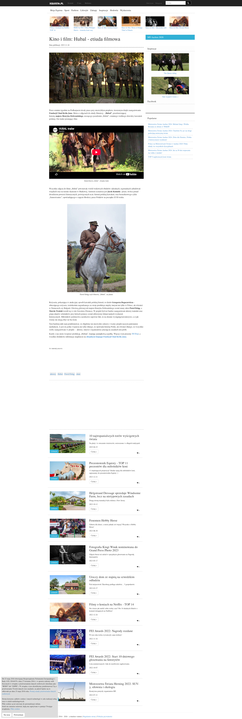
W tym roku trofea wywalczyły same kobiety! (105, 635)
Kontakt (70, 3)
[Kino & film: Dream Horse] (179, 21)
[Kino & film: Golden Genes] (107, 21)
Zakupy (93, 10)
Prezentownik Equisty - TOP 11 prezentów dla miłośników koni (108, 464)
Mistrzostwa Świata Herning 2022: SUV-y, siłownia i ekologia (114, 685)
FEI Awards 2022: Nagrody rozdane (111, 631)
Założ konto (150, 3)
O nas (79, 3)
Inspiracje (103, 10)
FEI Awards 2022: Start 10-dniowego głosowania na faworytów (111, 658)
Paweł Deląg (69, 374)
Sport (66, 10)
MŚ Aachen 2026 (155, 37)
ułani (78, 374)
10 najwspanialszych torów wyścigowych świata (114, 437)
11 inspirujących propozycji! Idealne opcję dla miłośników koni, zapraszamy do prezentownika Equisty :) (112, 471)
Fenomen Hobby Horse (103, 520)
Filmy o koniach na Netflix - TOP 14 (111, 604)
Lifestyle (84, 10)
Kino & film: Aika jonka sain (156, 27)
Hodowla (114, 10)
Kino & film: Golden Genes (107, 27)
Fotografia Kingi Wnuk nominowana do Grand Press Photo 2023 (113, 548)
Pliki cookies (15, 709)
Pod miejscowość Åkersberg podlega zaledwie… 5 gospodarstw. (112, 584)
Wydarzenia (125, 10)
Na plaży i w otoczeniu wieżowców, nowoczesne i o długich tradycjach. (114, 443)
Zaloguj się (158, 3)
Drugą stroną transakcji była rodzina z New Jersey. (107, 500)
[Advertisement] (96, 401)
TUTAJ (135, 333)
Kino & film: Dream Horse (179, 27)
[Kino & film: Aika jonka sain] (155, 21)
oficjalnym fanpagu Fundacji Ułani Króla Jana (106, 336)
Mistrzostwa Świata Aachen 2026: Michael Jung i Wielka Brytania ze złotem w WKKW (168, 125)
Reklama (88, 3)
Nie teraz (7, 715)
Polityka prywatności (104, 716)
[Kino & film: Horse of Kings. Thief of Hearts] (131, 21)
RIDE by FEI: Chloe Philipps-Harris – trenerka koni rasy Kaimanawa (85, 30)
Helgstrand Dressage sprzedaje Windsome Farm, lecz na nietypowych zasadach (115, 494)
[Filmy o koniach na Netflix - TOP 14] (59, 21)
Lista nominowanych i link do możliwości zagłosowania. (109, 664)
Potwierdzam (18, 715)
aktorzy (53, 374)
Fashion (74, 10)
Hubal (60, 374)
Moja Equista (56, 10)
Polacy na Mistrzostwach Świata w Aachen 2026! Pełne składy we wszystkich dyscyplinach (168, 145)
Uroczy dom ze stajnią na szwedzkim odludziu (111, 578)
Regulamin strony (89, 716)
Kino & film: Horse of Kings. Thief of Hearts (132, 28)
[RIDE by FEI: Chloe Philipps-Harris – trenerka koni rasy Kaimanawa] (83, 21)
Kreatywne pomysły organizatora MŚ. (102, 691)
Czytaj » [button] (94, 451)
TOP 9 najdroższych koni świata (159, 157)
